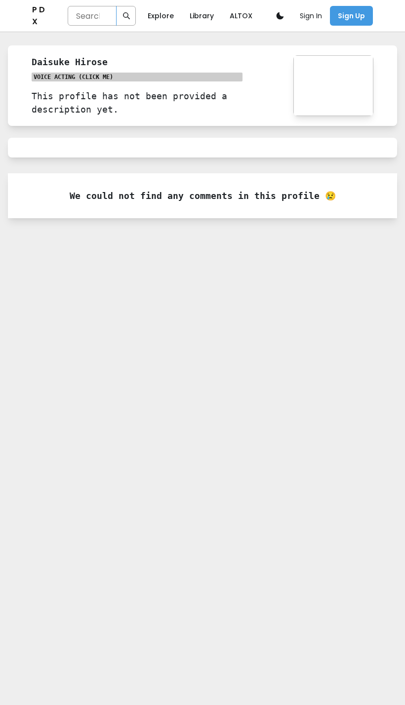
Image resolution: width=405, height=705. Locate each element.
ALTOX (241, 16)
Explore (161, 16)
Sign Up (351, 16)
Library (202, 16)
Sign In (311, 16)
